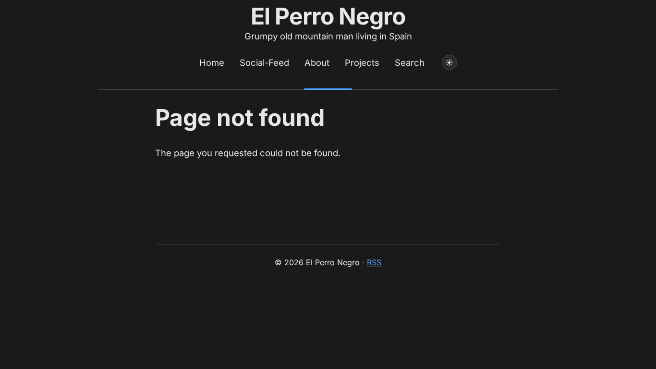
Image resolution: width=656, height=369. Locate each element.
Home (211, 62)
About (316, 62)
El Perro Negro (328, 16)
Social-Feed (264, 62)
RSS (374, 262)
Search (410, 62)
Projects (362, 62)
